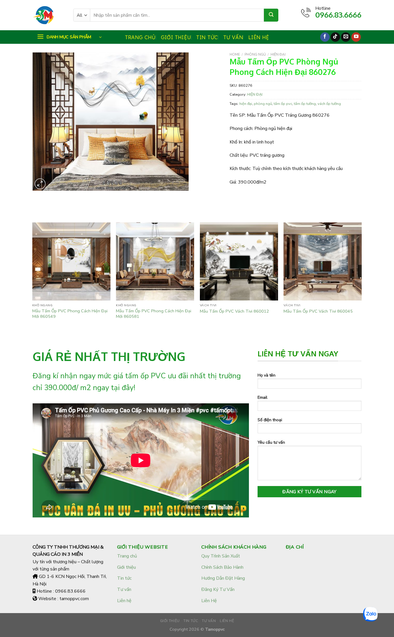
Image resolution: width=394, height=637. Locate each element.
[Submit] (271, 15)
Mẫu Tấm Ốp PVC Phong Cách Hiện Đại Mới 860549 (70, 313)
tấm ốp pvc (283, 103)
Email (262, 397)
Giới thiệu (176, 37)
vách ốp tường (329, 103)
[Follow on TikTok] (335, 37)
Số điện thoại (270, 420)
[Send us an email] (345, 37)
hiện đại (245, 103)
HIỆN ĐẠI (278, 54)
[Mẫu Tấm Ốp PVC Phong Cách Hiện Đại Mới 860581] (155, 261)
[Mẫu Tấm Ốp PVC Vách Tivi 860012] (239, 261)
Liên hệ (258, 37)
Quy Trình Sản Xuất (220, 556)
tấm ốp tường (305, 103)
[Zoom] (40, 184)
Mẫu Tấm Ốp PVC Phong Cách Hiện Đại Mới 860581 (153, 313)
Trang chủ (140, 37)
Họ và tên (266, 375)
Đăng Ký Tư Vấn (217, 589)
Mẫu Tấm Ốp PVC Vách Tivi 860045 (318, 311)
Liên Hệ (209, 601)
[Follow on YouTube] (356, 37)
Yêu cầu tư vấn (271, 442)
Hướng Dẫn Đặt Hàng (223, 578)
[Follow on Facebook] (325, 37)
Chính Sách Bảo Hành (222, 567)
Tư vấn (233, 37)
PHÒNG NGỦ (255, 54)
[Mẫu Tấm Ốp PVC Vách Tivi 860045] (323, 261)
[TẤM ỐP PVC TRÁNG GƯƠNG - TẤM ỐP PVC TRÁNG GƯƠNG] (49, 15)
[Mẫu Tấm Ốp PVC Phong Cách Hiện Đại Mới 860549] (71, 261)
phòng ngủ (263, 103)
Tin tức (207, 37)
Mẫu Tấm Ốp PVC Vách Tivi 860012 (234, 311)
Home (235, 54)
